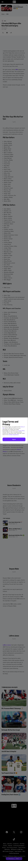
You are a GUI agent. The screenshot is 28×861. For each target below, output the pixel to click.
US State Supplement (13, 434)
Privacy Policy (21, 430)
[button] (14, 439)
